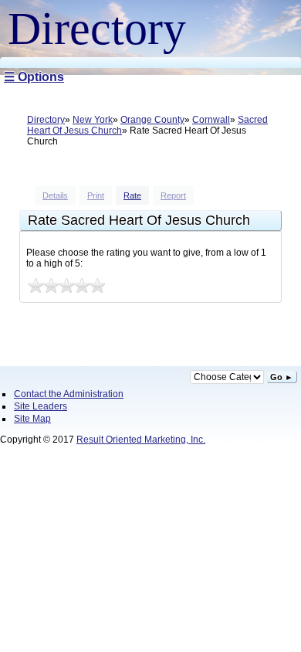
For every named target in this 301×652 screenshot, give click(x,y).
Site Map (32, 418)
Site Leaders (40, 406)
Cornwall (211, 119)
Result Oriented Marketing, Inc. (140, 439)
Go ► (281, 377)
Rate (132, 195)
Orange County (152, 119)
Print (95, 195)
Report (173, 195)
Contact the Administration (68, 394)
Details (55, 195)
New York (93, 119)
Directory (46, 119)
